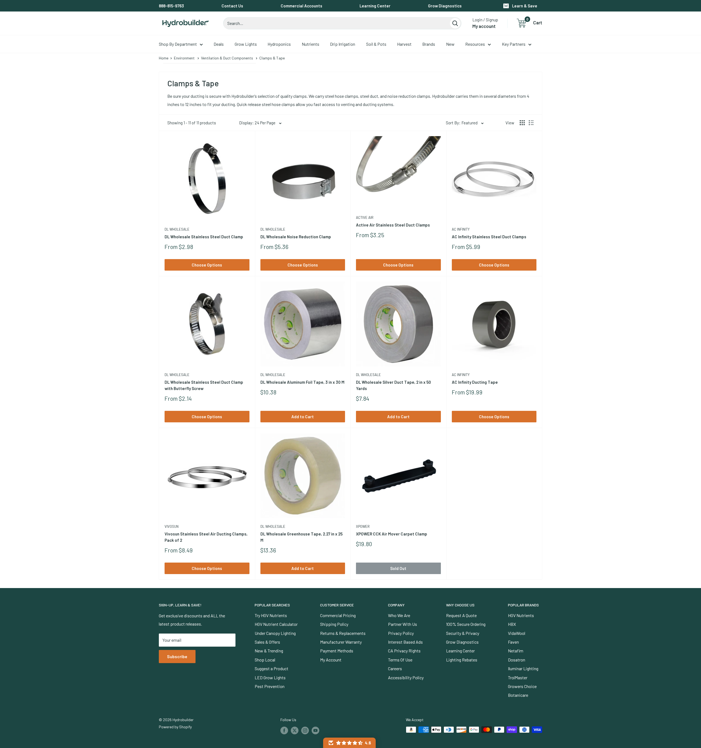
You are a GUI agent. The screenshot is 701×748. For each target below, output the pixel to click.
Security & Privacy (462, 633)
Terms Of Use (400, 659)
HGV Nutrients (521, 615)
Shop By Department (178, 44)
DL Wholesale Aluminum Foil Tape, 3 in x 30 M (302, 382)
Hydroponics (279, 44)
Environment (184, 58)
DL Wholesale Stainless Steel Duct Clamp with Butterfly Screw (204, 385)
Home (163, 58)
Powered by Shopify (175, 726)
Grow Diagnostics (445, 5)
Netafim (515, 650)
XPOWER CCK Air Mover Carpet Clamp (391, 533)
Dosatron (516, 659)
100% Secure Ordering (465, 624)
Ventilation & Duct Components (227, 58)
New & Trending (269, 650)
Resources (475, 44)
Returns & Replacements (343, 633)
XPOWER (363, 526)
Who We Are (399, 615)
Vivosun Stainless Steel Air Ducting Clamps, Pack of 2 (206, 537)
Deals (219, 44)
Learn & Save (524, 5)
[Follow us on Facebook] (284, 730)
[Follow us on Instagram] (305, 730)
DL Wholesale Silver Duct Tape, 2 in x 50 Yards (393, 385)
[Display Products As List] (531, 122)
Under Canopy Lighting (275, 633)
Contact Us (232, 5)
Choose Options (207, 264)
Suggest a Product (271, 668)
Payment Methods (336, 650)
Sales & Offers (267, 641)
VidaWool (516, 633)
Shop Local (265, 659)
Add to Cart (302, 416)
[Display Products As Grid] (522, 122)
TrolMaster (517, 677)
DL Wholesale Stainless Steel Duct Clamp (204, 236)
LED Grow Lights (270, 677)
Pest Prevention (270, 686)
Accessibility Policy (406, 677)
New (450, 44)
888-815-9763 (171, 5)
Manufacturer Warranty (341, 641)
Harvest (404, 44)
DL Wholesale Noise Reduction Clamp (295, 236)
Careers (395, 668)
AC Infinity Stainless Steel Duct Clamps (489, 236)
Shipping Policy (334, 624)
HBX (512, 624)
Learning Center (375, 5)
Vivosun (172, 526)
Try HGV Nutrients (271, 615)
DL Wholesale (177, 229)
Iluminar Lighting (523, 668)
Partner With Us (402, 624)
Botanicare (518, 695)
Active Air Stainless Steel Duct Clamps (393, 224)
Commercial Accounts (301, 5)
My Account (330, 659)
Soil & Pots (376, 44)
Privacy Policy (401, 633)
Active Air (365, 217)
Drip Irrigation (342, 44)
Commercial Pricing (338, 615)
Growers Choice (522, 686)
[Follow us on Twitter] (294, 730)
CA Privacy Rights (404, 650)
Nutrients (310, 44)
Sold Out (398, 568)
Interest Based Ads (405, 641)
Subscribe (177, 656)
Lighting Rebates (461, 659)
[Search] (455, 23)
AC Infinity (461, 229)
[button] (349, 743)
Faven (513, 641)
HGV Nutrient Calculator (276, 624)
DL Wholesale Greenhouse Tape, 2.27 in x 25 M (301, 537)
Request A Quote (461, 615)
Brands (428, 44)
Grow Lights (246, 44)
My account (484, 26)
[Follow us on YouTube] (315, 730)
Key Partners (513, 44)
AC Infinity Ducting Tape (475, 382)
